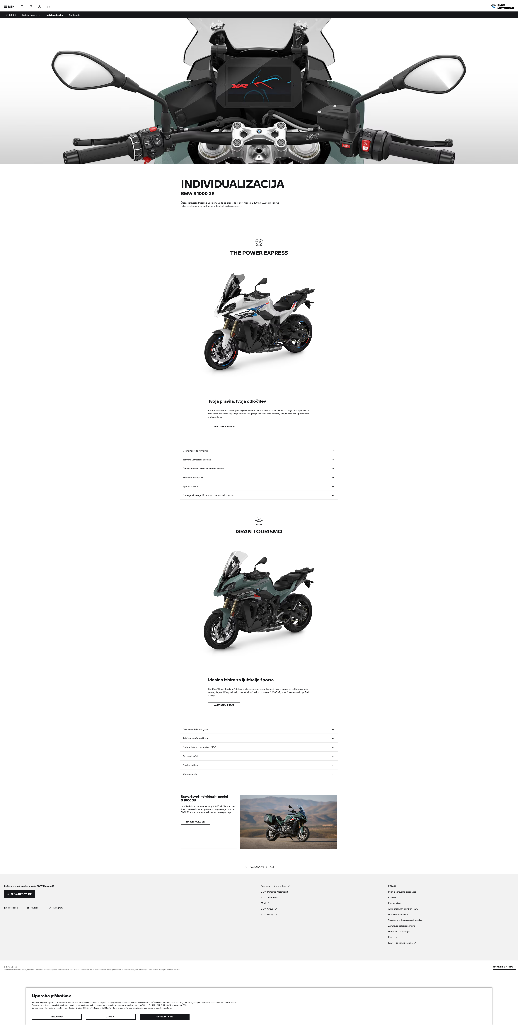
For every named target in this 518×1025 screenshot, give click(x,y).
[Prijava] (39, 5)
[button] (9, 7)
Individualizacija (54, 14)
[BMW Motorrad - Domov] (502, 6)
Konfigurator (75, 14)
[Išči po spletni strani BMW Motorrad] (22, 5)
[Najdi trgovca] (31, 5)
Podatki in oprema (31, 14)
